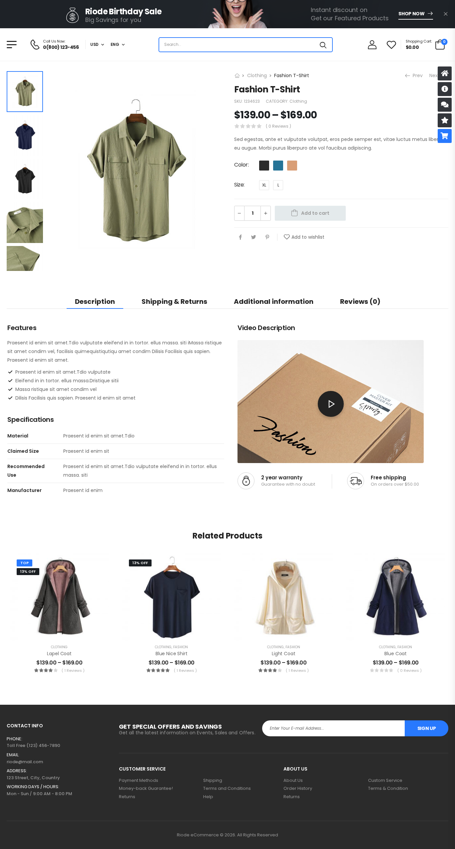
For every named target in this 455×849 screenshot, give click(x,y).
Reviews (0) (360, 301)
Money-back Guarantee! (146, 788)
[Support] (445, 105)
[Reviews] (445, 120)
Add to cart (315, 212)
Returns (127, 796)
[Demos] (445, 73)
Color (241, 165)
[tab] (95, 301)
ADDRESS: (17, 771)
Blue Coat (395, 653)
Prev (417, 75)
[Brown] (292, 165)
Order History (297, 788)
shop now (411, 13)
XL (264, 184)
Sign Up (426, 728)
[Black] (264, 165)
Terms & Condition (388, 788)
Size (238, 184)
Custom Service (385, 780)
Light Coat (283, 653)
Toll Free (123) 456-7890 (33, 745)
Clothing (257, 75)
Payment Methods (138, 780)
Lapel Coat (59, 653)
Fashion (180, 647)
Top (24, 562)
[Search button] (323, 44)
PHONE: (14, 739)
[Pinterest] (267, 236)
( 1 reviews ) (73, 670)
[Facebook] (240, 236)
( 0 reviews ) (278, 126)
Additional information (273, 301)
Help (208, 796)
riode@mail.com (25, 762)
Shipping (212, 780)
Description (95, 301)
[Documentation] (445, 89)
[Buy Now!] (445, 136)
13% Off (28, 571)
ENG (115, 44)
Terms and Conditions (227, 788)
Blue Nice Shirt (172, 653)
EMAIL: (13, 755)
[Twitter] (253, 236)
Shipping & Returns (174, 301)
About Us (293, 780)
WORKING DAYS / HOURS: (33, 786)
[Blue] (278, 165)
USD (94, 44)
